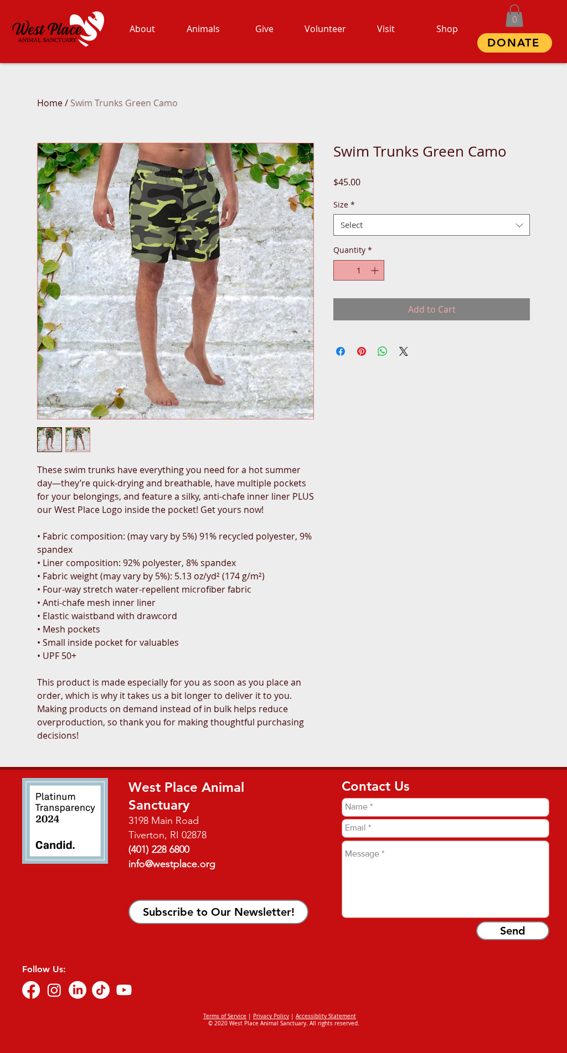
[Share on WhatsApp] (382, 351)
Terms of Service (224, 1016)
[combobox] (431, 225)
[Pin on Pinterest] (361, 351)
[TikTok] (101, 990)
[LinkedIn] (77, 990)
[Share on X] (403, 351)
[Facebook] (31, 990)
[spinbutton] (359, 270)
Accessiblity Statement (326, 1016)
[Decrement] (342, 270)
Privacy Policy (271, 1016)
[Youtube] (124, 990)
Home (50, 103)
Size (344, 204)
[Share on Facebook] (340, 351)
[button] (514, 15)
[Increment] (376, 270)
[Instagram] (54, 990)
